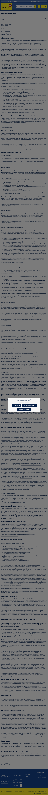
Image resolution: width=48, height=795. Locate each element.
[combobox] (26, 6)
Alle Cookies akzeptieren (24, 409)
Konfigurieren (17, 405)
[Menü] (39, 6)
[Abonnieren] (21, 785)
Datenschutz (21, 402)
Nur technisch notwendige (29, 405)
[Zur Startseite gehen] (6, 6)
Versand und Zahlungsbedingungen (41, 776)
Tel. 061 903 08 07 (5, 781)
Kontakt (26, 776)
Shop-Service (28, 771)
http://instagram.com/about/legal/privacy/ (9, 535)
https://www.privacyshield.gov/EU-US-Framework (31, 464)
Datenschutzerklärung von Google (25, 149)
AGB (38, 783)
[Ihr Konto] (42, 6)
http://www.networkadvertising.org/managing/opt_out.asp (32, 423)
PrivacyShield (35, 604)
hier (41, 601)
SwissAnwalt (7, 764)
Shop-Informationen (40, 771)
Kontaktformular (4, 782)
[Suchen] (35, 6)
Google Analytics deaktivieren (26, 477)
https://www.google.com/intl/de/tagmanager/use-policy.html (13, 502)
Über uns (39, 781)
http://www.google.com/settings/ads (29, 421)
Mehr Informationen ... (27, 400)
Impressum (39, 779)
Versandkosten (31, 791)
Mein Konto (27, 774)
